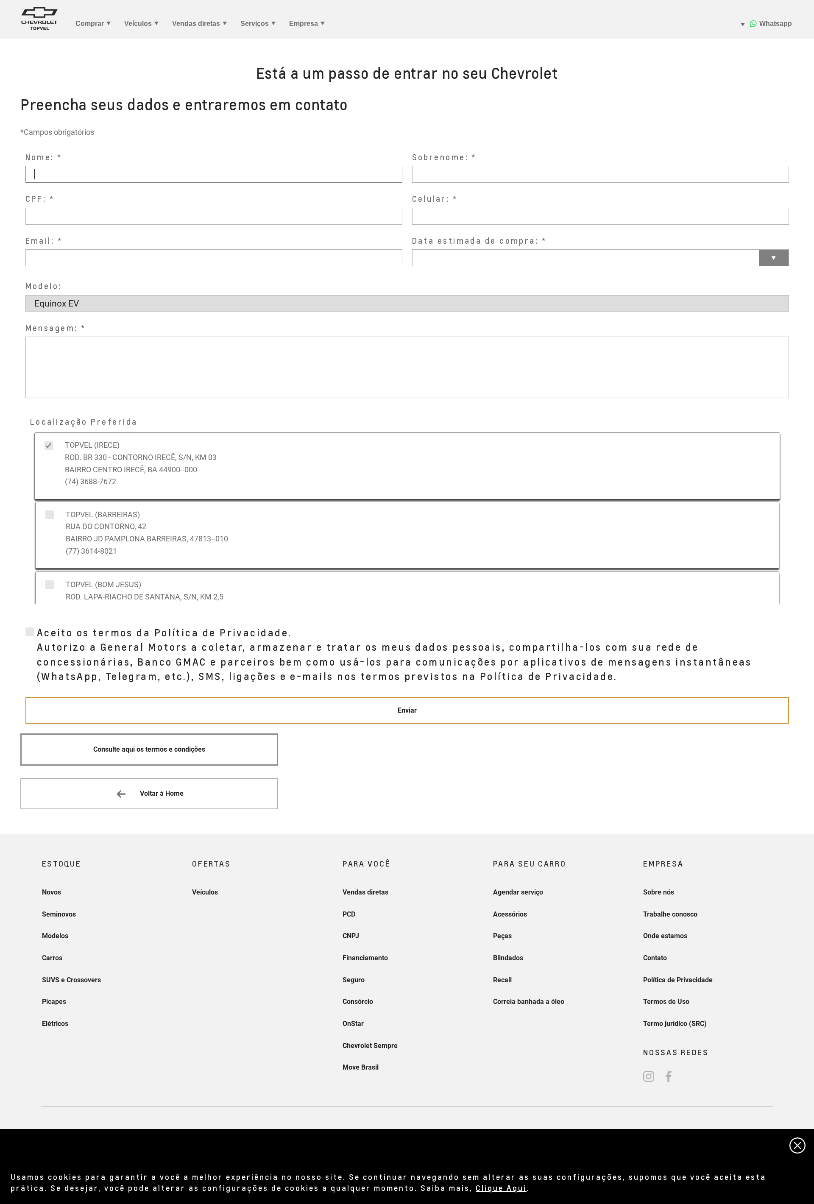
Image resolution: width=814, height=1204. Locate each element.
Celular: (431, 198)
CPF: (36, 198)
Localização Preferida (83, 421)
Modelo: (43, 286)
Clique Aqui (501, 1188)
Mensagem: (51, 328)
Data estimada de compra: (475, 240)
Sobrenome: (440, 157)
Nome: (39, 157)
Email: (40, 240)
